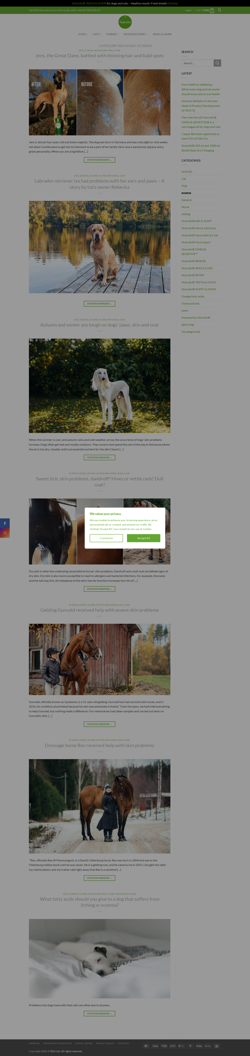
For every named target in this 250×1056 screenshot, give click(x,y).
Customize (106, 538)
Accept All (143, 538)
